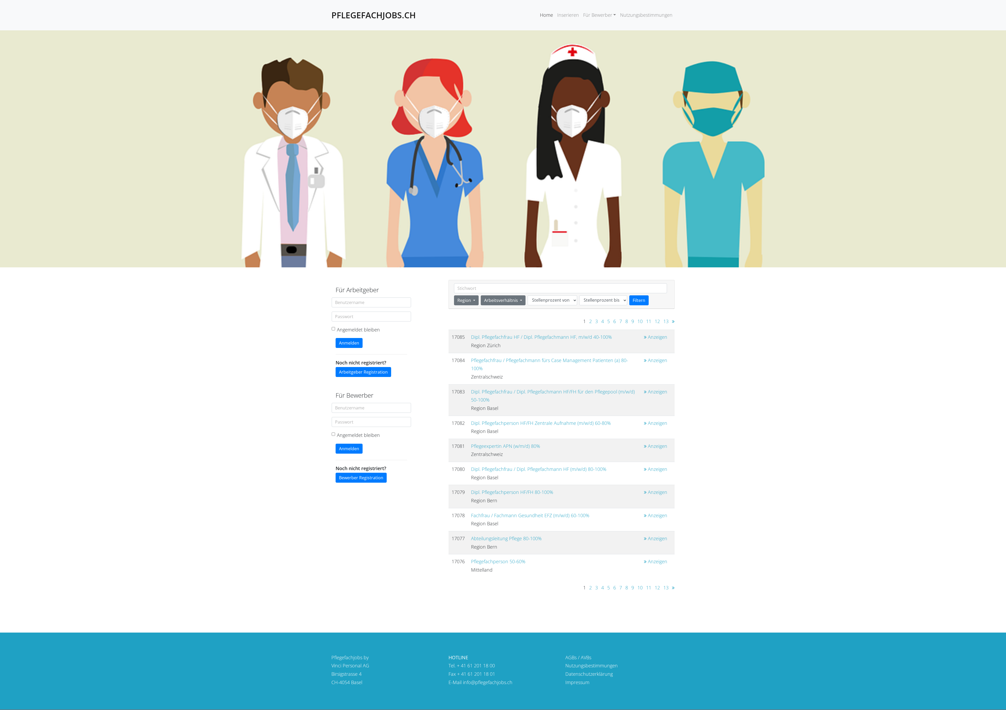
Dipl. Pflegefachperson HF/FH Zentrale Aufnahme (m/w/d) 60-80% (541, 423)
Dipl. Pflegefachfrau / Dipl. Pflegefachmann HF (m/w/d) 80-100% (538, 469)
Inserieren (568, 15)
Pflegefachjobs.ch (373, 15)
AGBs (571, 657)
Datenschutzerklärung (589, 674)
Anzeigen (657, 337)
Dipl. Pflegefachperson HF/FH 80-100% (512, 492)
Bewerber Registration (361, 478)
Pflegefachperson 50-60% (498, 561)
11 (648, 321)
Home (546, 15)
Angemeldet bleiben (358, 329)
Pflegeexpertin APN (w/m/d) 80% (505, 446)
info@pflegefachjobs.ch (487, 682)
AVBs (586, 657)
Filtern (639, 300)
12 (657, 321)
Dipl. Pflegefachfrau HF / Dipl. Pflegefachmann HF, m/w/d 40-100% (541, 337)
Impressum (577, 682)
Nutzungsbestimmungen (646, 15)
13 (666, 321)
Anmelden (349, 343)
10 (640, 321)
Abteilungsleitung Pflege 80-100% (506, 538)
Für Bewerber (597, 15)
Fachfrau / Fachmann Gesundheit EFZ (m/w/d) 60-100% (530, 515)
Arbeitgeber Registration (363, 372)
